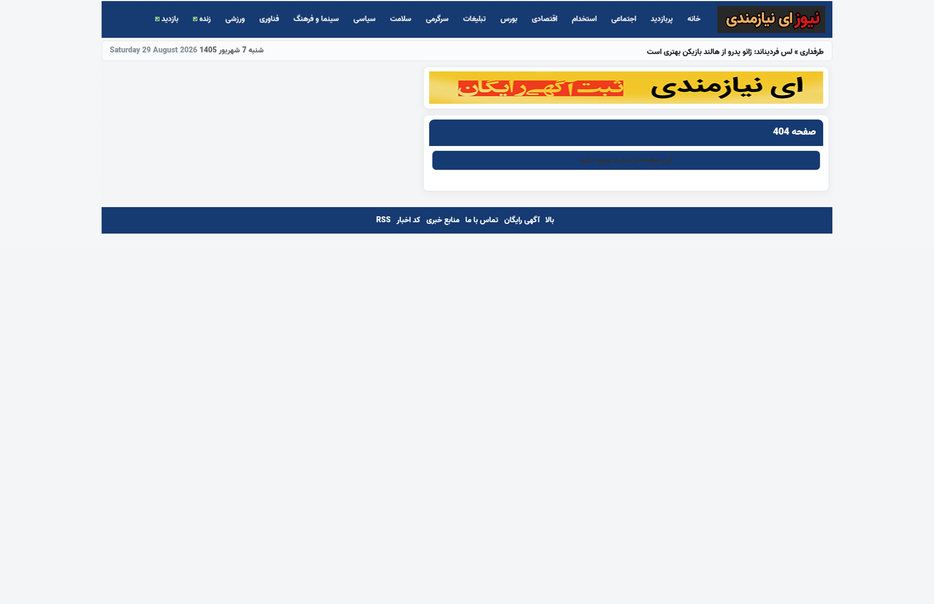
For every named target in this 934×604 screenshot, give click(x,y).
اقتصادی (544, 19)
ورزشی (235, 19)
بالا (549, 220)
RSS (383, 220)
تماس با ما (481, 220)
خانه (694, 19)
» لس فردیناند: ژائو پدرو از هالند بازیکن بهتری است (735, 51)
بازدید (168, 19)
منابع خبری (442, 220)
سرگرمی (437, 19)
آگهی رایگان (521, 220)
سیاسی (364, 19)
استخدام (584, 19)
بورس (509, 19)
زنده (204, 19)
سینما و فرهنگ (316, 19)
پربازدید (662, 19)
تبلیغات (474, 19)
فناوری (269, 19)
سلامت (400, 19)
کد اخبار (409, 220)
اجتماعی (623, 19)
